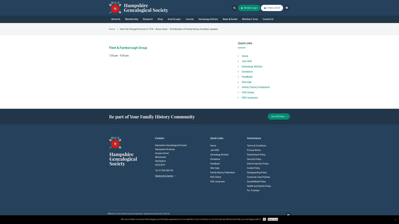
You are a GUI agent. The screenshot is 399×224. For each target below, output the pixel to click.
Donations (247, 71)
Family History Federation (256, 87)
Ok (264, 219)
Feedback (247, 76)
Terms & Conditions (256, 145)
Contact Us (268, 19)
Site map (246, 82)
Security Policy (254, 159)
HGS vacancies (250, 97)
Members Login (250, 8)
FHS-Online (248, 92)
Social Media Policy (256, 181)
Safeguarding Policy (257, 172)
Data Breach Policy (256, 154)
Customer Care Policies (258, 177)
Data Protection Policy (258, 163)
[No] (395, 219)
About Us (115, 19)
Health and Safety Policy (259, 186)
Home (112, 29)
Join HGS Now (278, 116)
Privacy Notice (254, 150)
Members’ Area (250, 19)
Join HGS (247, 61)
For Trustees (253, 190)
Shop (160, 19)
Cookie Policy (253, 168)
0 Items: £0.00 (273, 8)
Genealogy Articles (208, 19)
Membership (131, 19)
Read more (273, 219)
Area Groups (174, 19)
